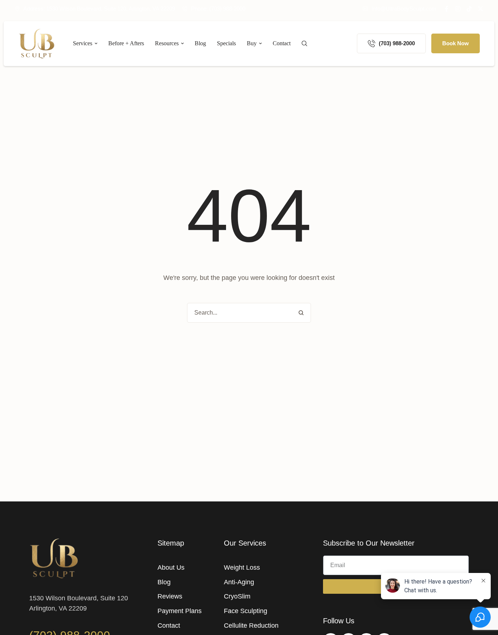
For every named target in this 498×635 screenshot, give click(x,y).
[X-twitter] (480, 9)
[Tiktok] (469, 9)
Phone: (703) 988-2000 (218, 8)
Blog (164, 582)
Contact (168, 625)
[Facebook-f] (447, 9)
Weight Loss (242, 567)
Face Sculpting (245, 611)
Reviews (169, 596)
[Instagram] (458, 9)
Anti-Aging (239, 582)
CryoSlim (237, 596)
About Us (170, 567)
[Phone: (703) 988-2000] (184, 8)
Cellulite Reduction (251, 625)
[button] (399, 8)
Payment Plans (179, 611)
